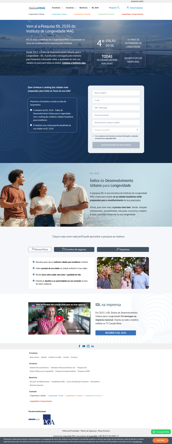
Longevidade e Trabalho (82, 14)
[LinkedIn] (93, 346)
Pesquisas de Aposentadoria (65, 371)
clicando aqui (137, 442)
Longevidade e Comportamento (132, 14)
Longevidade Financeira (106, 14)
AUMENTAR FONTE (137, 1)
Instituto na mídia (55, 357)
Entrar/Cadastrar (136, 8)
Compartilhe (162, 431)
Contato (66, 357)
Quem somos (34, 357)
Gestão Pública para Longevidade (41, 371)
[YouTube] (84, 346)
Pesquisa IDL (82, 368)
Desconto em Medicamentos (40, 382)
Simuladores (95, 382)
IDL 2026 (95, 8)
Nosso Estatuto (104, 431)
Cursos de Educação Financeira (78, 382)
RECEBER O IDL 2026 (115, 333)
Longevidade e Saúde (59, 14)
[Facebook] (79, 346)
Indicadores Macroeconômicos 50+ (63, 368)
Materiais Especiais (36, 385)
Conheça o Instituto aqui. (74, 63)
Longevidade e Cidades (36, 14)
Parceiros (74, 357)
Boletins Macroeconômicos (39, 368)
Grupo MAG (93, 436)
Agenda (44, 357)
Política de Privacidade (70, 431)
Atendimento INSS (58, 382)
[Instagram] (88, 346)
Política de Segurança (89, 431)
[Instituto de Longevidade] (37, 8)
